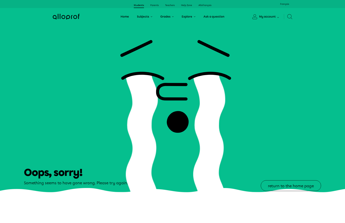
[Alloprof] (66, 17)
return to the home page (291, 186)
